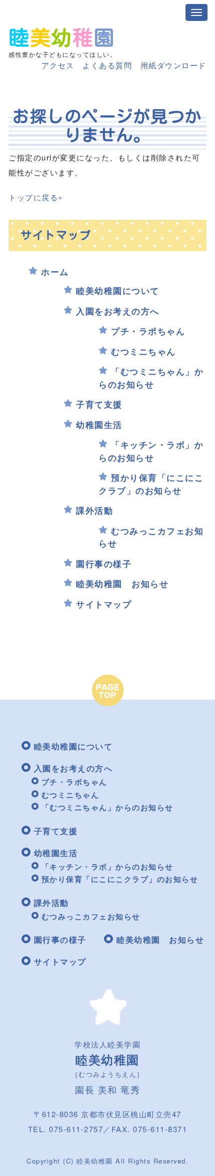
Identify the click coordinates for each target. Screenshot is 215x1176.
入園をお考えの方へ (118, 311)
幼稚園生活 (99, 425)
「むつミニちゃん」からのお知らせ (151, 377)
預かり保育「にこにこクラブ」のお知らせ (151, 483)
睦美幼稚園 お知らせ (122, 583)
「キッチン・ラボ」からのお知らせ (151, 451)
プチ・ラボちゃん (148, 331)
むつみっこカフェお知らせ (91, 916)
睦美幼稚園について (118, 290)
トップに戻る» (35, 197)
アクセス (58, 65)
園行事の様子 (104, 564)
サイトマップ (104, 604)
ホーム (55, 272)
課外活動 (94, 510)
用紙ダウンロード (173, 65)
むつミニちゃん (143, 351)
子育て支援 (99, 404)
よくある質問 (107, 65)
